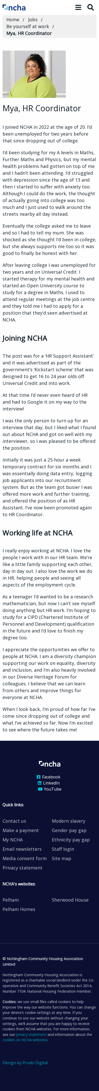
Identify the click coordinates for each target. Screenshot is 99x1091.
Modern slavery (68, 821)
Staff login (63, 849)
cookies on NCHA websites (25, 1039)
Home (12, 19)
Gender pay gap (69, 830)
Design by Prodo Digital (25, 1062)
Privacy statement (22, 868)
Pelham (11, 900)
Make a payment (21, 830)
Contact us (14, 821)
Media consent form (25, 858)
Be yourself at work (27, 26)
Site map (61, 858)
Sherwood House (70, 900)
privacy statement (31, 1034)
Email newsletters (22, 849)
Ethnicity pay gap (71, 840)
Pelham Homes (19, 909)
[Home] (21, 7)
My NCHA (13, 840)
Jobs (33, 19)
